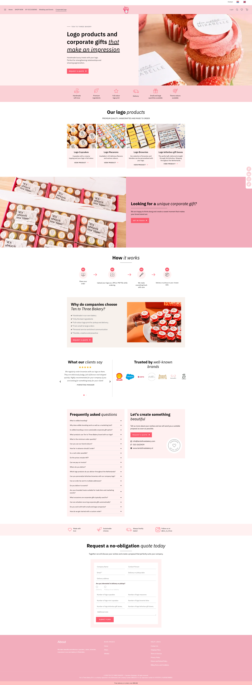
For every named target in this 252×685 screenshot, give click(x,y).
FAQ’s (106, 650)
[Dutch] (237, 2)
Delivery (99, 589)
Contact (230, 2)
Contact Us (154, 646)
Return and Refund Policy (159, 661)
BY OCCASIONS (31, 9)
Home (11, 9)
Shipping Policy (156, 650)
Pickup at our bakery (111, 589)
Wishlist (106, 653)
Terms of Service (156, 653)
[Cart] (247, 9)
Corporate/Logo (61, 9)
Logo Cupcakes (81, 152)
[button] (60, 381)
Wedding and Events (46, 9)
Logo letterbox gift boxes (171, 152)
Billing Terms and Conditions (160, 665)
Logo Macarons (111, 152)
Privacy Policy (155, 657)
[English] (244, 2)
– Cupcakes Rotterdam (122, 675)
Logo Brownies (141, 152)
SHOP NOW (19, 9)
